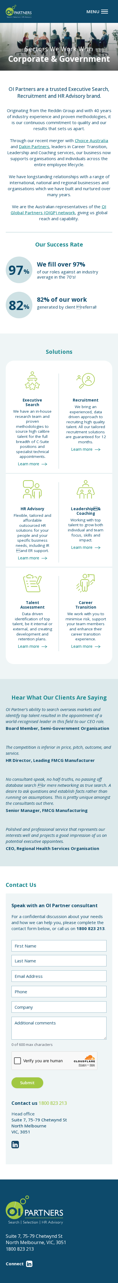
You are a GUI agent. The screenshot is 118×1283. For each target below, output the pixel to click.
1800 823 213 (53, 1103)
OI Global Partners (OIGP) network (58, 209)
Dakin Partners (34, 146)
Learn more (28, 463)
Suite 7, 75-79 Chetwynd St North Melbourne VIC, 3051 (39, 1126)
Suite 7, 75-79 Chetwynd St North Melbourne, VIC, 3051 (36, 1239)
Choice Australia (91, 140)
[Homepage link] (19, 11)
